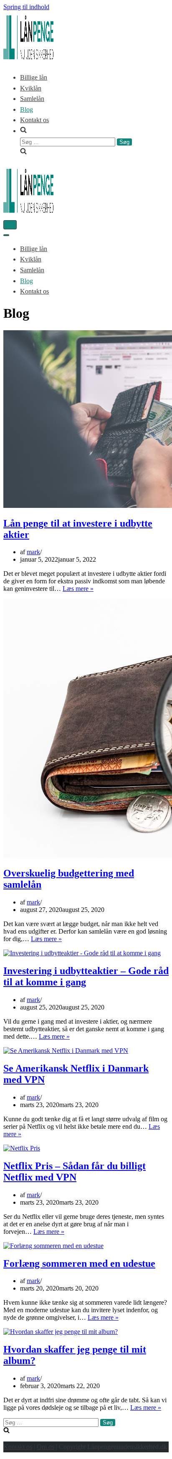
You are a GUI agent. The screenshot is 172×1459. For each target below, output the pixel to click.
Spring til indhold (26, 6)
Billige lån (33, 77)
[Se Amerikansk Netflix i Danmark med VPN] (65, 1050)
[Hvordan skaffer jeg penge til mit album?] (60, 1331)
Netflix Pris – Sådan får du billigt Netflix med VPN (74, 1171)
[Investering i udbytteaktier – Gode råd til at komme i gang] (82, 953)
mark (33, 551)
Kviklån (30, 88)
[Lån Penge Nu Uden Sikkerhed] (28, 57)
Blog (26, 109)
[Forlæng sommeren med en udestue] (53, 1245)
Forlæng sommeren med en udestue (79, 1263)
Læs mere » (78, 588)
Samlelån (32, 98)
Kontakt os (34, 119)
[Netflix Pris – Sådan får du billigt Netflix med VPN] (21, 1148)
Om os (45, 1446)
